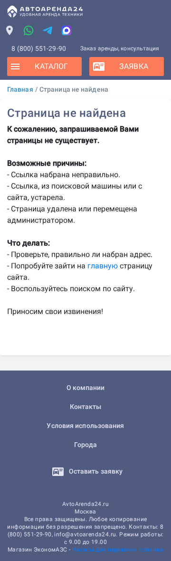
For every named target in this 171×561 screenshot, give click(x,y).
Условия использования (85, 425)
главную (102, 265)
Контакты (86, 406)
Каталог (51, 66)
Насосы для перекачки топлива (117, 549)
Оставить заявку (95, 471)
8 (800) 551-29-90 (38, 48)
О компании (85, 387)
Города (85, 444)
